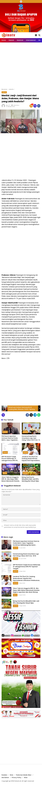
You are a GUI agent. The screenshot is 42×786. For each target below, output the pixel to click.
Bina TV (8, 105)
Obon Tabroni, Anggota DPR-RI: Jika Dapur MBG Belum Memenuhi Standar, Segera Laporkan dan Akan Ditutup (11, 479)
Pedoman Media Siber (23, 775)
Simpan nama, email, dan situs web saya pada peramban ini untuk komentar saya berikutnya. (20, 526)
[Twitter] (31, 415)
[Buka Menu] (36, 35)
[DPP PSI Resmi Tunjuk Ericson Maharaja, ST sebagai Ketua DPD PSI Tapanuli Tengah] (11, 449)
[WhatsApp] (38, 415)
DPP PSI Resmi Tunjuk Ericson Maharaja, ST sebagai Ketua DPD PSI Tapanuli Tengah (9, 459)
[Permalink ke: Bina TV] (4, 106)
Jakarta (4, 92)
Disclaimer (5, 777)
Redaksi (4, 775)
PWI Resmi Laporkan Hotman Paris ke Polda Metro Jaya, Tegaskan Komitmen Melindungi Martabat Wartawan (10, 438)
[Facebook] (27, 415)
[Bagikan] (38, 105)
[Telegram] (35, 415)
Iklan (11, 775)
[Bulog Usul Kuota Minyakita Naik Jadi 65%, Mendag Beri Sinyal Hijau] (31, 469)
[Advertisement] (21, 65)
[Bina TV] (9, 35)
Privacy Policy (16, 777)
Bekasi (5, 473)
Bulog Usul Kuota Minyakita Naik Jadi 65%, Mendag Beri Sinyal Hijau (30, 479)
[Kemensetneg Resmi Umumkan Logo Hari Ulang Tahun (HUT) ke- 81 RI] (31, 428)
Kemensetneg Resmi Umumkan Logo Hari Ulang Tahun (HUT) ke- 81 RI (31, 438)
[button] (39, 35)
